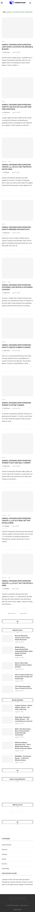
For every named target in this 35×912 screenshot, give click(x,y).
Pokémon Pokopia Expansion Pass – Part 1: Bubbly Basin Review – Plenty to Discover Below (23, 745)
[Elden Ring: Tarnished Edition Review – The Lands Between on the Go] (7, 720)
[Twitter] (15, 898)
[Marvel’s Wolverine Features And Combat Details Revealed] (7, 638)
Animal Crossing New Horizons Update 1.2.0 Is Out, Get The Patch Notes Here (16, 167)
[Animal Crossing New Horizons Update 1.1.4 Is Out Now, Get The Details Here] (17, 501)
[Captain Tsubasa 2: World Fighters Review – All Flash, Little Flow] (7, 708)
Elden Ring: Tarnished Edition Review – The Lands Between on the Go (23, 719)
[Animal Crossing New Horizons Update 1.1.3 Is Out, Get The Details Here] (17, 564)
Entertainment (6, 845)
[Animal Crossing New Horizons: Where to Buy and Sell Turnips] (17, 443)
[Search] (33, 2)
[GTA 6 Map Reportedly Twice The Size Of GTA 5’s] (7, 689)
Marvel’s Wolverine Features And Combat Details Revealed (22, 637)
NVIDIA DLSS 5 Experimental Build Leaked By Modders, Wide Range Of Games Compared (24, 651)
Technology (5, 868)
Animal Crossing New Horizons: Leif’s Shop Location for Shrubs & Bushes (17, 47)
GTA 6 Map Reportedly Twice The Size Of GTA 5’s (23, 687)
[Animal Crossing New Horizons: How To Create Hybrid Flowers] (17, 328)
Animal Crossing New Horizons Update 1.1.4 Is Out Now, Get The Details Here (16, 520)
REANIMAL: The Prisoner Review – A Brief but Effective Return (23, 758)
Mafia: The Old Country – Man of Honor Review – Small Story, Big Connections (23, 732)
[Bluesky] (23, 898)
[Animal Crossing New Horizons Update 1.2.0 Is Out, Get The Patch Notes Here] (17, 147)
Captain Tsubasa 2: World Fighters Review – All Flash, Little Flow (23, 707)
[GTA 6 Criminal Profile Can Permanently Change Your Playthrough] (7, 677)
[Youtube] (19, 898)
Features (4, 849)
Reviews (4, 864)
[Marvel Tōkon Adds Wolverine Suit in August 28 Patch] (7, 666)
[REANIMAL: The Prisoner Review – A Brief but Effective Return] (7, 759)
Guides (4, 859)
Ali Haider (6, 172)
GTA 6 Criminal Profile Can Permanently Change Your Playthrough (24, 676)
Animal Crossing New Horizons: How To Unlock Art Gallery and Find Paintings (16, 107)
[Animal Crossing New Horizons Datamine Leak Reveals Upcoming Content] (17, 268)
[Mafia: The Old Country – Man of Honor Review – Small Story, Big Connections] (7, 731)
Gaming (4, 854)
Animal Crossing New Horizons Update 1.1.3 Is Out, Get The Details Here (17, 583)
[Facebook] (11, 898)
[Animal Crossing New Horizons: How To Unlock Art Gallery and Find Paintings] (17, 87)
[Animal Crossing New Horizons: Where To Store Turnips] (17, 386)
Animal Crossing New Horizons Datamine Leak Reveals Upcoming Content (17, 287)
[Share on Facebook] (16, 69)
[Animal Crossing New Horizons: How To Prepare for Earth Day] (17, 210)
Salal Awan (7, 52)
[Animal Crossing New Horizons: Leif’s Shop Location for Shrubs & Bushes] (17, 27)
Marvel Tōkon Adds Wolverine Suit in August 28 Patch (23, 665)
